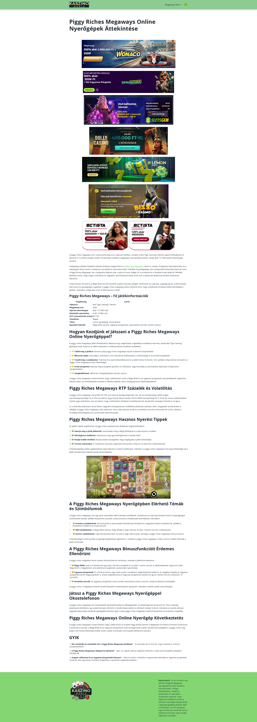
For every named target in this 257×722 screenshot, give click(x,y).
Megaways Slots (172, 4)
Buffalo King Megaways (134, 266)
